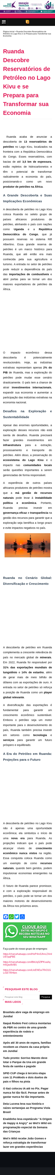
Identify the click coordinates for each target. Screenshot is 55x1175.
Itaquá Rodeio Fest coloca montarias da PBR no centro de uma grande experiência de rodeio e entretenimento (27, 1029)
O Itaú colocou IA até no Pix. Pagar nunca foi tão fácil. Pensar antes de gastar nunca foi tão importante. (26, 1092)
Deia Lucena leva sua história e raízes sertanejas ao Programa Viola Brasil (26, 1108)
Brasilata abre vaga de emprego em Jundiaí (26, 1014)
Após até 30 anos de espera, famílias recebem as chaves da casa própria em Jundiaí (27, 1047)
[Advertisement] (29, 126)
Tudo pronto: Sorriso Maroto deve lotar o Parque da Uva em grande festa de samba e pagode (25, 1062)
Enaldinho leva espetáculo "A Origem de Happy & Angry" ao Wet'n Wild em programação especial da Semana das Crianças (27, 1125)
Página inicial (8, 32)
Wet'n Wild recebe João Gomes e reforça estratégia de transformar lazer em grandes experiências (24, 1142)
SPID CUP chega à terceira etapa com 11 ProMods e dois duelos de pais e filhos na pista (25, 1077)
